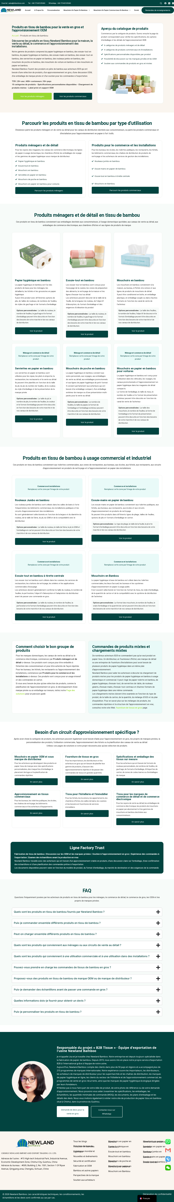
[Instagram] (173, 3)
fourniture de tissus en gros (129, 708)
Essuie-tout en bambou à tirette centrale (155, 1162)
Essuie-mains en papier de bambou (155, 1156)
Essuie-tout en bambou (119, 1151)
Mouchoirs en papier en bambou (75, 10)
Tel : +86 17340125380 (36, 3)
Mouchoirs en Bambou (119, 1171)
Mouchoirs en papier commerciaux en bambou (111, 10)
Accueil (27, 10)
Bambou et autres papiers (85, 1170)
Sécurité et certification (84, 1161)
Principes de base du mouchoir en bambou (83, 1146)
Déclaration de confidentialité (157, 1194)
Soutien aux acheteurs (84, 1180)
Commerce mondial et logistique (84, 1151)
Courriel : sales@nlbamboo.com (13, 3)
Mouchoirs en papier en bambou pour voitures (119, 1166)
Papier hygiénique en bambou (118, 1146)
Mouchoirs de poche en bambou (119, 1161)
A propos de (39, 10)
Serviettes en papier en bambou (154, 1146)
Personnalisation (53, 10)
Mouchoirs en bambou (119, 1156)
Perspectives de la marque (86, 1175)
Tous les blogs (80, 1141)
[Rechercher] (161, 3)
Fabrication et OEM (82, 1165)
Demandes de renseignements (157, 10)
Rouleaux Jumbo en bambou (152, 1151)
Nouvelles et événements (85, 1156)
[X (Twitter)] (169, 3)
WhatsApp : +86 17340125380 (60, 3)
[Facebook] (165, 3)
